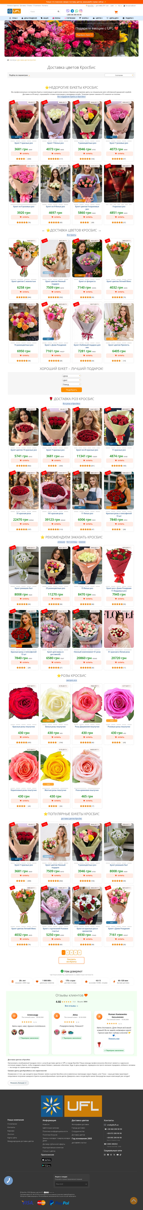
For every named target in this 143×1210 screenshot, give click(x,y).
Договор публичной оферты (54, 1144)
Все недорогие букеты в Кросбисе (71, 96)
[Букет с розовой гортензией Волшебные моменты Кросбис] (21, 1032)
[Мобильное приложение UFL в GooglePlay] (46, 1165)
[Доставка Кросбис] (71, 1032)
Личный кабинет (130, 6)
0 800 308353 (112, 1144)
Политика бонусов (50, 1135)
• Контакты (44, 5)
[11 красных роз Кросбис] (14, 1032)
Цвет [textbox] (65, 380)
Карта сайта (12, 1138)
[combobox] (119, 75)
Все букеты (71, 235)
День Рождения (30, 18)
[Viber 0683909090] (68, 12)
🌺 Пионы (56, 18)
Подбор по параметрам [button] (18, 75)
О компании (12, 1124)
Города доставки (78, 1128)
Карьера (10, 1131)
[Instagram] (80, 12)
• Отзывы (29, 5)
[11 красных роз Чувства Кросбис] (99, 1044)
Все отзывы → (71, 1005)
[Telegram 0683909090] (72, 12)
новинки (82, 541)
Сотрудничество (78, 1131)
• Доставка (22, 5)
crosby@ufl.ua (113, 1125)
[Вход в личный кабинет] (124, 5)
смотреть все (71, 680)
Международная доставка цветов (20, 1141)
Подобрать (71, 389)
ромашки (61, 541)
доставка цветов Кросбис (71, 818)
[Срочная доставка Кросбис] (64, 1032)
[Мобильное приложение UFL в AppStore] (47, 1159)
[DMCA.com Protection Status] (49, 1192)
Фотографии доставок (80, 1124)
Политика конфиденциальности (55, 1131)
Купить (25, 154)
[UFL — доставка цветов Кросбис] (14, 11)
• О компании (37, 5)
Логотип (10, 1134)
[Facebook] (108, 1155)
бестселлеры (71, 541)
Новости (46, 1124)
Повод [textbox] (66, 384)
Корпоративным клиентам (53, 1147)
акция (45, 18)
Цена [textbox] (65, 375)
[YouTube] (118, 1155)
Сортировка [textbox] (119, 75)
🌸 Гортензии (69, 18)
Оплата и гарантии (13, 5)
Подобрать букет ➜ (85, 35)
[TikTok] (121, 1155)
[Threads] (111, 1155)
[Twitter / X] (114, 1155)
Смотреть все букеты (72, 960)
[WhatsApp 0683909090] (76, 12)
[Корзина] (117, 13)
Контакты (11, 1127)
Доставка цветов (78, 1135)
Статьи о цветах (49, 1151)
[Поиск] (58, 11)
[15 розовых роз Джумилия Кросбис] (57, 1032)
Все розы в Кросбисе (71, 403)
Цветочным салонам (51, 1128)
